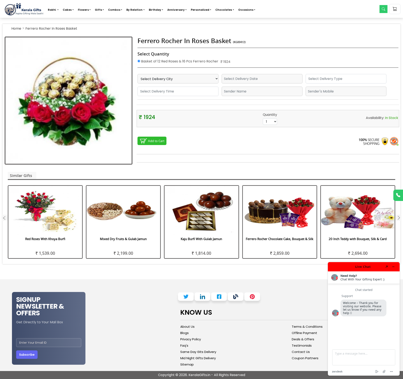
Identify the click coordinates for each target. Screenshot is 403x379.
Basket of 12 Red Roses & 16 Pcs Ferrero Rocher (179, 61)
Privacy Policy (190, 339)
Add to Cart (156, 141)
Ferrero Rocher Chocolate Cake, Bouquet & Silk (279, 239)
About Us (187, 326)
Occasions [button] (245, 10)
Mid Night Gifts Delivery (198, 358)
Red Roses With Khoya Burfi (45, 239)
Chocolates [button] (223, 10)
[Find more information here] (363, 319)
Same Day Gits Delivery (198, 352)
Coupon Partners (305, 358)
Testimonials (302, 345)
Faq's (184, 345)
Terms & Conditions (307, 326)
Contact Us (301, 352)
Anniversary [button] (176, 10)
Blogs (184, 333)
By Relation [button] (134, 10)
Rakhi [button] (52, 10)
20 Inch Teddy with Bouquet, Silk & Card (358, 239)
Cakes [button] (67, 10)
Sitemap (187, 364)
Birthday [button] (155, 10)
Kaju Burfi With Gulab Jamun (201, 239)
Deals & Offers (303, 339)
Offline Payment (304, 333)
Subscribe (27, 355)
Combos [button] (114, 10)
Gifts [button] (98, 10)
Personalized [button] (200, 10)
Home (16, 28)
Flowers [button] (83, 10)
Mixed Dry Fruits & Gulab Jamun (123, 239)
